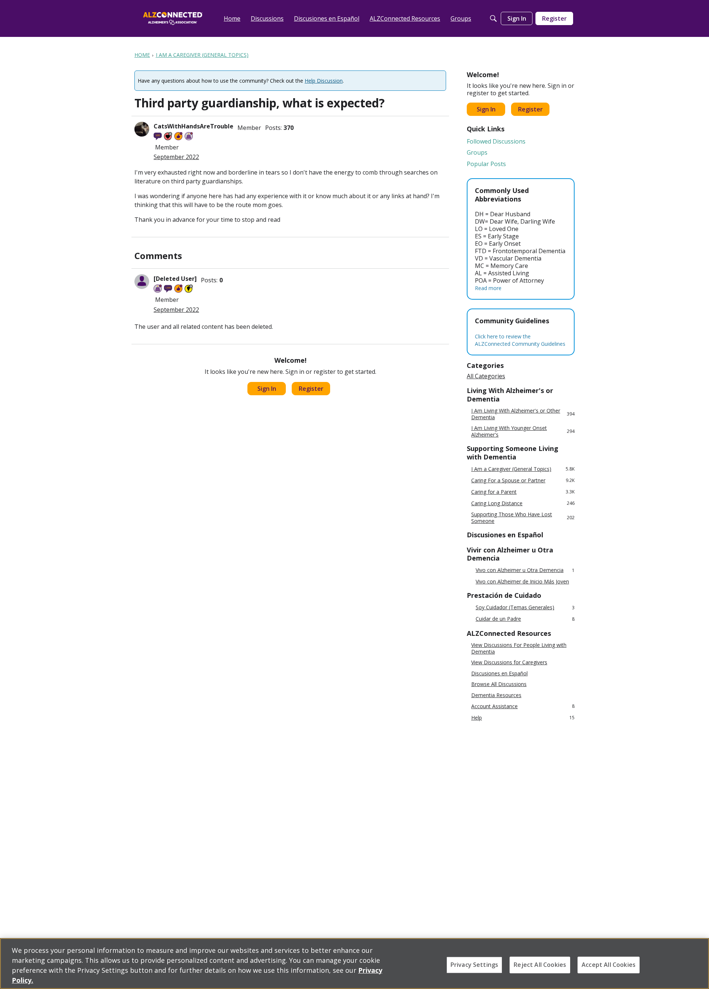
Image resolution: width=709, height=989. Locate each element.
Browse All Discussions (499, 684)
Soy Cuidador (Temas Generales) (525, 607)
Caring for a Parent (523, 491)
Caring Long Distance (523, 503)
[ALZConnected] (173, 18)
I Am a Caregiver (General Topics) (523, 468)
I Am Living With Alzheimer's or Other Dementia (523, 413)
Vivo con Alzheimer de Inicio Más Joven (522, 581)
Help (523, 717)
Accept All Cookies (609, 965)
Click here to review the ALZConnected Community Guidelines (520, 340)
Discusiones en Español (499, 673)
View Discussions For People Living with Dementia (518, 648)
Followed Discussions (496, 141)
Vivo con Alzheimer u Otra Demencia (525, 570)
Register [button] (311, 389)
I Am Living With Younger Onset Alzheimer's (523, 431)
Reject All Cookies (540, 965)
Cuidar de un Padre (525, 619)
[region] (354, 963)
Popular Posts (486, 164)
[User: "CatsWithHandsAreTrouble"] (141, 129)
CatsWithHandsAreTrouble (193, 126)
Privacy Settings (475, 965)
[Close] (697, 963)
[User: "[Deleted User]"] (141, 281)
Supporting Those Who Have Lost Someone (523, 517)
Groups (477, 152)
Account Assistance (523, 706)
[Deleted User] (175, 279)
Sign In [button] (266, 389)
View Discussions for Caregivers (509, 662)
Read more (488, 288)
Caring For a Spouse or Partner (523, 480)
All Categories (486, 376)
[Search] (493, 18)
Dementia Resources (496, 695)
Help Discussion (324, 80)
